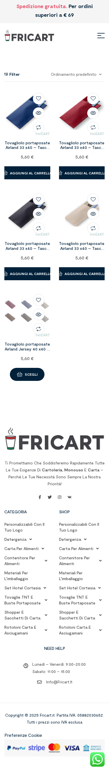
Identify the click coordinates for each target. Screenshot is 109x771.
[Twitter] (50, 497)
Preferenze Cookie (23, 735)
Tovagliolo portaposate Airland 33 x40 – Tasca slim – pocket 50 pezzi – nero (27, 250)
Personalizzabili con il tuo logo (24, 527)
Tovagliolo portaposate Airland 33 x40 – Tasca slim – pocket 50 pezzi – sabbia (81, 250)
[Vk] (69, 497)
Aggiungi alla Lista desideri (38, 98)
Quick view (38, 113)
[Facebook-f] (40, 497)
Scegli (31, 374)
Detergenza (15, 539)
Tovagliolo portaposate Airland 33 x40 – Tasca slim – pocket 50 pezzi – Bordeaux (81, 150)
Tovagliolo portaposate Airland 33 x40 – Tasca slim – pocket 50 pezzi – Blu (27, 150)
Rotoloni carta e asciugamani (20, 630)
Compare (38, 127)
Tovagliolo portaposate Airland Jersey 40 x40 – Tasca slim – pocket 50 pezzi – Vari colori (27, 351)
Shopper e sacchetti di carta (22, 615)
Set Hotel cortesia (22, 587)
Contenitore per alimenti (19, 560)
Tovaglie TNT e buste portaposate (22, 600)
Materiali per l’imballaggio (16, 575)
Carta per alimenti (21, 548)
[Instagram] (60, 497)
